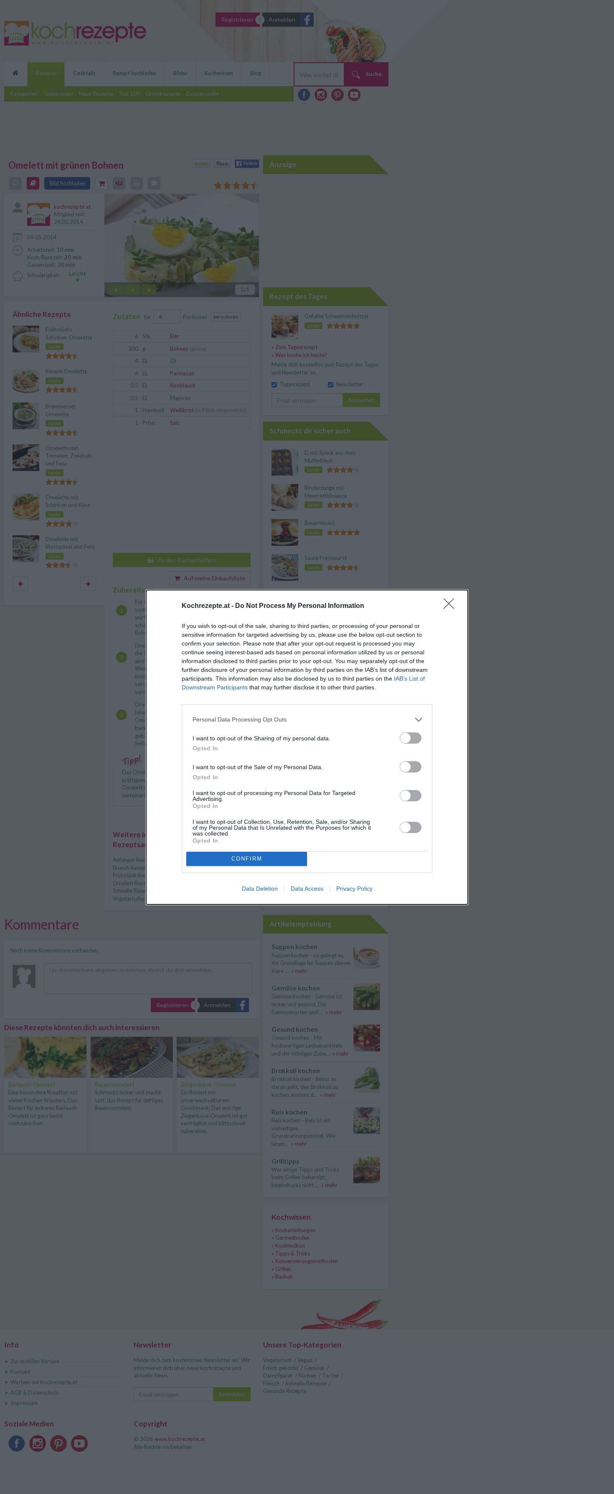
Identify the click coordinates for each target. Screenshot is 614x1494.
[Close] (451, 606)
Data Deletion (260, 888)
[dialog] (307, 747)
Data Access (307, 888)
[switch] (410, 738)
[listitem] (307, 719)
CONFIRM (246, 859)
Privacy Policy (354, 888)
